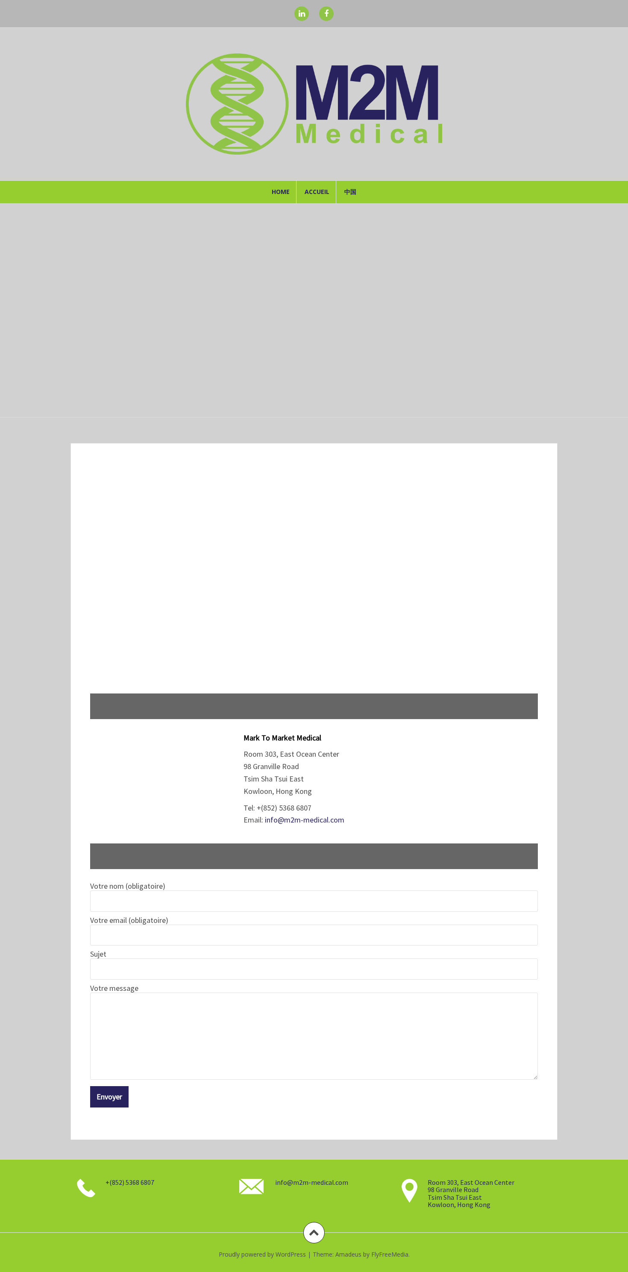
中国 (350, 192)
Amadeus (348, 1254)
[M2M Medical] (314, 103)
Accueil (317, 192)
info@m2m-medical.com (304, 820)
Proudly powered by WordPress (262, 1254)
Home (281, 192)
